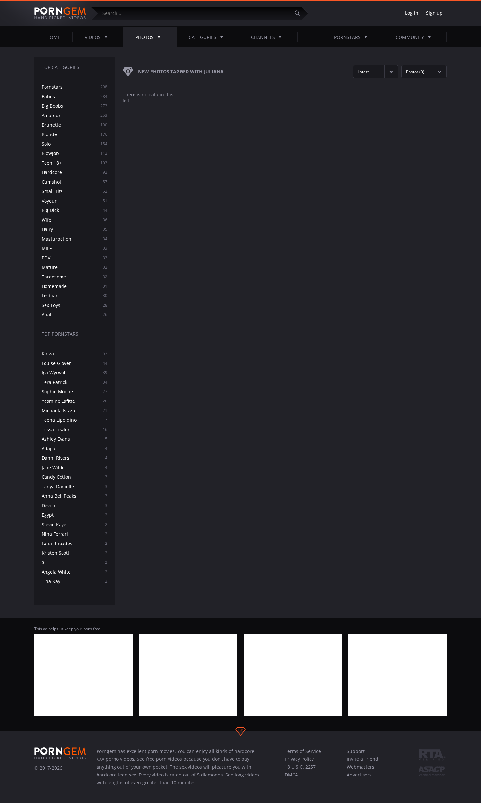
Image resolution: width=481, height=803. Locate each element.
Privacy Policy (299, 759)
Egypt (74, 515)
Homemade (74, 286)
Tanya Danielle (74, 486)
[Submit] (300, 13)
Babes (74, 96)
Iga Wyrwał (74, 372)
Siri (74, 562)
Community (410, 37)
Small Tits (74, 191)
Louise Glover (74, 363)
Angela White (74, 572)
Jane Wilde (74, 467)
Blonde (74, 134)
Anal (74, 315)
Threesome (74, 277)
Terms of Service (303, 751)
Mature (74, 267)
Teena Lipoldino (74, 420)
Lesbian (74, 296)
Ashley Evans (74, 439)
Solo (74, 144)
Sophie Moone (74, 391)
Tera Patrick (74, 382)
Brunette (74, 125)
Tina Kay (74, 581)
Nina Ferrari (74, 534)
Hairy (74, 229)
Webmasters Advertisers (360, 771)
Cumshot (74, 182)
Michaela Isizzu (74, 410)
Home (53, 37)
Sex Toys (74, 305)
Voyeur (74, 201)
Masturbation (74, 239)
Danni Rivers (74, 458)
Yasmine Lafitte (74, 401)
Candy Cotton (74, 477)
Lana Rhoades (74, 543)
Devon (74, 505)
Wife (74, 220)
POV (74, 258)
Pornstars (347, 37)
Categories (202, 37)
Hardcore (74, 172)
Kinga (74, 353)
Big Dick (74, 210)
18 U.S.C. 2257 (300, 767)
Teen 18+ (74, 163)
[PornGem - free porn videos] (60, 13)
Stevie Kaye (74, 524)
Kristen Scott (74, 553)
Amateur (74, 115)
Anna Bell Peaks (74, 496)
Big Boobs (74, 106)
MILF (74, 248)
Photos (144, 37)
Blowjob (74, 153)
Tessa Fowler (74, 429)
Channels (263, 37)
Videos (93, 37)
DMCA (291, 775)
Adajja (74, 448)
